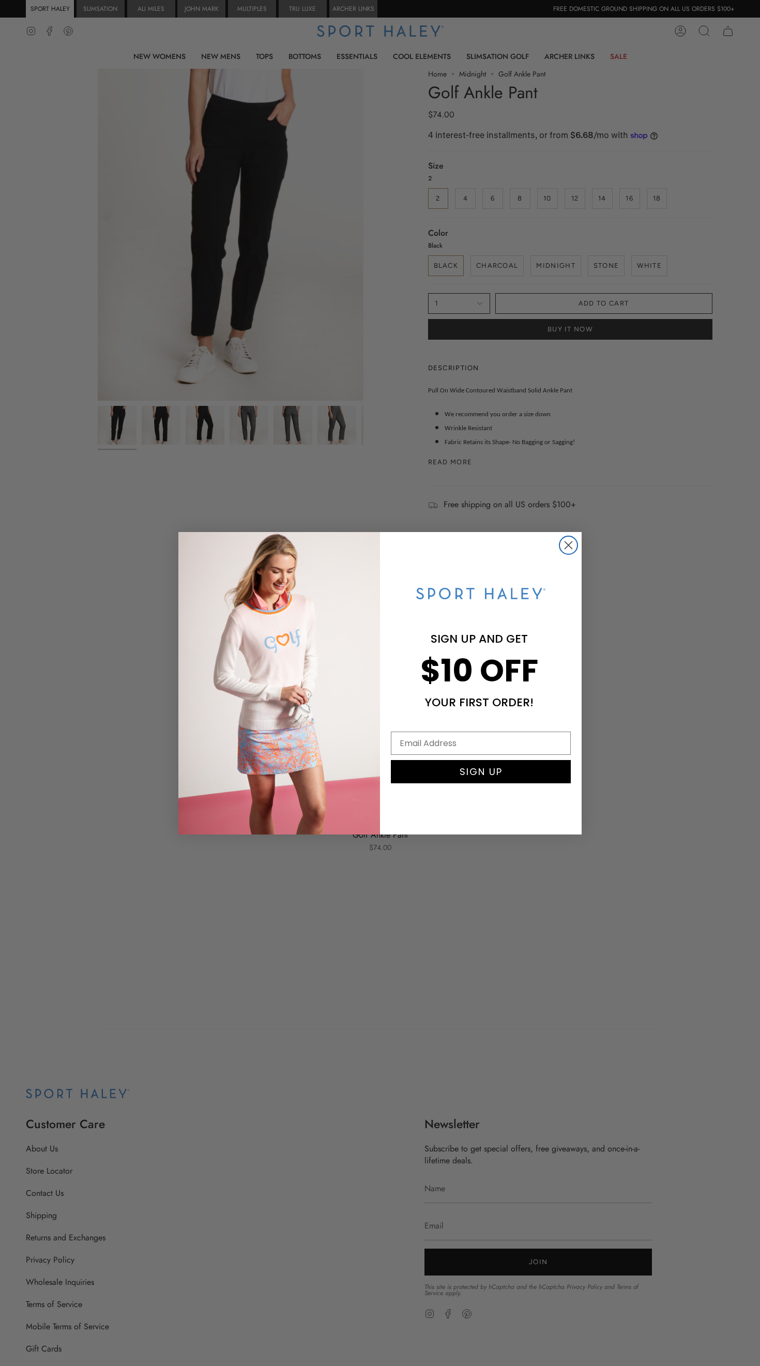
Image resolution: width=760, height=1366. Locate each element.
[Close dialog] (568, 545)
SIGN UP (481, 771)
